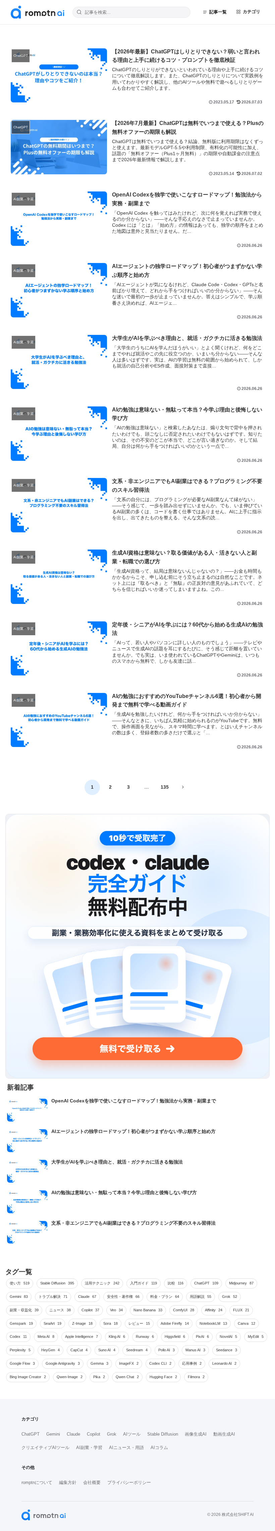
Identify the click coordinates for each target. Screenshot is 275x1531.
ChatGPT (30, 1434)
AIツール (132, 1434)
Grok (111, 1434)
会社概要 (92, 1482)
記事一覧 (218, 11)
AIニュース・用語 (126, 1447)
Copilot (93, 1434)
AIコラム (159, 1447)
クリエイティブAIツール (45, 1447)
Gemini (53, 1434)
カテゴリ (251, 11)
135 (165, 787)
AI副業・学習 (89, 1447)
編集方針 (67, 1482)
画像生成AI (196, 1434)
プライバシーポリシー (129, 1482)
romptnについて (36, 1482)
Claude (73, 1434)
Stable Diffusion (162, 1434)
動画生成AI (224, 1434)
